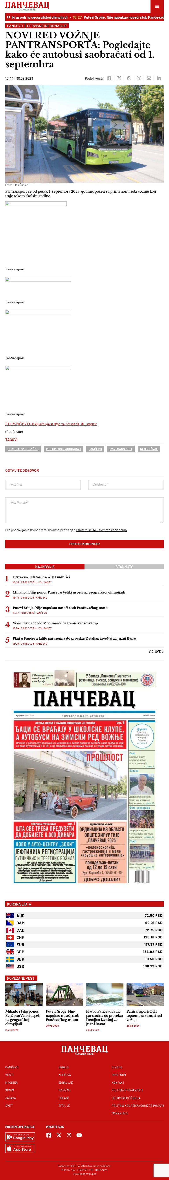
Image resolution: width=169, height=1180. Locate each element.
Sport (10, 1090)
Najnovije (45, 566)
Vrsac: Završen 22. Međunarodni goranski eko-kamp (55, 623)
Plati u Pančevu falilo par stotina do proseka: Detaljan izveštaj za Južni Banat (74, 638)
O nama (117, 1067)
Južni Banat (44, 582)
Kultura (65, 1075)
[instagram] (69, 1135)
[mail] (149, 78)
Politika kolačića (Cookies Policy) (138, 1105)
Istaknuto (124, 566)
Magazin (65, 1090)
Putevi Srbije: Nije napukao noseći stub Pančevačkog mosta (60, 608)
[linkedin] (159, 78)
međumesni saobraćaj (63, 449)
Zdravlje (66, 1082)
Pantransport (121, 449)
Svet (9, 1105)
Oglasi (64, 1098)
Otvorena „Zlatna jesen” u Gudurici (41, 577)
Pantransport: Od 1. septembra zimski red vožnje (144, 1015)
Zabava (10, 1098)
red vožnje (149, 449)
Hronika (11, 1082)
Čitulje (64, 1105)
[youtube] (79, 1135)
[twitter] (119, 78)
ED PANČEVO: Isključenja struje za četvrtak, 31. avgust (51, 424)
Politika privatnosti (127, 1090)
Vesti (9, 1075)
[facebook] (109, 78)
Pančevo (15, 25)
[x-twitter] (59, 1135)
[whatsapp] (129, 78)
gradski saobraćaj (23, 449)
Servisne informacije (47, 25)
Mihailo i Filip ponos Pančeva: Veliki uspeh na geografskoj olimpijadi (69, 592)
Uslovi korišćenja (126, 1098)
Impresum (119, 1075)
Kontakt (118, 1082)
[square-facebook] (48, 1135)
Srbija (64, 1067)
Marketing (120, 1113)
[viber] (139, 78)
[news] (24, 994)
